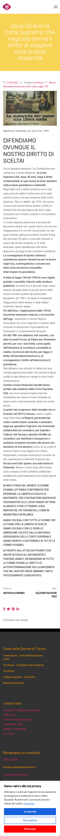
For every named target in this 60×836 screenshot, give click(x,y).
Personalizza (30, 820)
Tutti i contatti (10, 759)
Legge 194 (42, 86)
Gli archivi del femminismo (18, 719)
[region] (30, 808)
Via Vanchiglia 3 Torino (15, 774)
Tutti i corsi (9, 714)
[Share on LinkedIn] (17, 609)
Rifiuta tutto (30, 829)
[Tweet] (8, 609)
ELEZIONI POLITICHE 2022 (46, 595)
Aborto (52, 82)
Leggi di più (28, 803)
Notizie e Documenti (14, 728)
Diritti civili (31, 86)
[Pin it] (13, 609)
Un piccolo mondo (14, 593)
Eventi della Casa (12, 724)
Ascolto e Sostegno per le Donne (21, 710)
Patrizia (39, 82)
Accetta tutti (30, 811)
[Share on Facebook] (4, 609)
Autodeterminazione (14, 86)
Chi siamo (8, 733)
